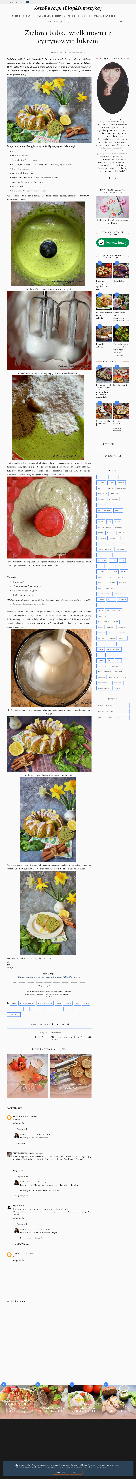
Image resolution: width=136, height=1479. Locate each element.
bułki (120, 516)
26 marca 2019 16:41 (42, 1134)
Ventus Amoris (20, 1153)
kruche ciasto (120, 593)
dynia (100, 555)
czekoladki (114, 538)
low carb (35, 1009)
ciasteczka (119, 527)
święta (117, 688)
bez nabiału (113, 499)
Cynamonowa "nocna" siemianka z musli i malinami (121, 316)
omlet (115, 621)
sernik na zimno (113, 649)
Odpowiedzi (22, 1129)
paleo (60, 1009)
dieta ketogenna (15, 1009)
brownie (101, 516)
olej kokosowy (103, 621)
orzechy (110, 627)
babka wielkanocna (45, 1003)
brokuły (118, 510)
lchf (26, 1009)
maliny (118, 605)
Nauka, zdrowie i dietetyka (51, 16)
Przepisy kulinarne (22, 16)
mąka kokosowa (48, 1009)
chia (109, 521)
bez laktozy (102, 493)
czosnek (122, 543)
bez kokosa (121, 488)
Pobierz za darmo (106, 711)
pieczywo (101, 632)
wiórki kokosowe (104, 671)
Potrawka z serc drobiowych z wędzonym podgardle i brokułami (120, 349)
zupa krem (118, 682)
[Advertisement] (51, 1328)
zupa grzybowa (104, 682)
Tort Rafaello (41, 1037)
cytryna (121, 532)
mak (99, 605)
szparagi (122, 655)
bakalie (121, 482)
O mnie (76, 22)
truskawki (102, 666)
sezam (100, 655)
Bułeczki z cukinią (101, 345)
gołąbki (113, 560)
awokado (113, 477)
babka (14, 1003)
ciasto (58, 1003)
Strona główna (105, 705)
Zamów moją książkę (59, 22)
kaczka (124, 571)
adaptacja (102, 477)
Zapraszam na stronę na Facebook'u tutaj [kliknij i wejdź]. (49, 977)
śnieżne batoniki (104, 688)
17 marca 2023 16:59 (27, 1253)
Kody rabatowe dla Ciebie (101, 16)
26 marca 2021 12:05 (23, 1206)
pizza (111, 632)
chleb (117, 521)
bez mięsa (115, 493)
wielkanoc (80, 1009)
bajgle (111, 482)
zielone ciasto (14, 1014)
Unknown (17, 1116)
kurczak (111, 599)
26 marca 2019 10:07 (29, 1116)
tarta (110, 660)
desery (86, 1003)
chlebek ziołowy (104, 527)
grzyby (100, 566)
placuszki (121, 632)
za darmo (101, 677)
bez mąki (101, 499)
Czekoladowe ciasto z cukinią (120, 282)
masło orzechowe (114, 610)
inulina (120, 566)
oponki (100, 627)
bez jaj (110, 488)
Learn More (61, 1472)
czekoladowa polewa (106, 543)
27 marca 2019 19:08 (35, 1153)
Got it (76, 1472)
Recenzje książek (77, 16)
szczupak (110, 655)
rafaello (122, 638)
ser (119, 644)
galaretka (102, 560)
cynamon (68, 1003)
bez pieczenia (103, 504)
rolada (100, 644)
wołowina (119, 671)
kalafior (110, 577)
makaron (108, 605)
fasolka (118, 555)
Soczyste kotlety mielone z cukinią (104, 315)
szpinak (69, 1009)
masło (100, 610)
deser (77, 1003)
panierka (121, 627)
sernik (100, 649)
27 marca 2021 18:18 (42, 1229)
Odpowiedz (18, 1123)
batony (100, 488)
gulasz (110, 566)
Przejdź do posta (28, 1094)
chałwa (101, 521)
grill (122, 560)
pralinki (101, 638)
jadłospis (102, 571)
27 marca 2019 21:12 (42, 1182)
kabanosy (113, 571)
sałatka (111, 644)
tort (118, 660)
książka (101, 599)
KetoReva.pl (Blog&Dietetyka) (68, 8)
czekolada (102, 538)
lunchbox (122, 599)
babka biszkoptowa (27, 1003)
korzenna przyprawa (106, 588)
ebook (108, 555)
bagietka (101, 482)
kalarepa (121, 577)
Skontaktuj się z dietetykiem (111, 717)
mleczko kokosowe (105, 616)
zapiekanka (113, 677)
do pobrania (120, 549)
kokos (100, 582)
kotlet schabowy (104, 593)
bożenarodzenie (104, 510)
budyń (111, 516)
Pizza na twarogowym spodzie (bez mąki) (102, 285)
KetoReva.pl (25, 1134)
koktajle (122, 582)
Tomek (16, 1253)
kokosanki (111, 582)
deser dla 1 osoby (105, 549)
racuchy (112, 638)
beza (114, 504)
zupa (124, 677)
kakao (100, 577)
